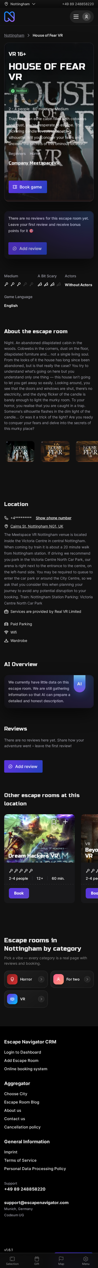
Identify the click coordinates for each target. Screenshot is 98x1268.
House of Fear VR (48, 35)
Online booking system (25, 1068)
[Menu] (82, 16)
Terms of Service (20, 1160)
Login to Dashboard (22, 1052)
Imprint (11, 1151)
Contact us (14, 1118)
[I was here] (65, 822)
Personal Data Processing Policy (35, 1168)
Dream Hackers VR (33, 856)
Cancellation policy (22, 1127)
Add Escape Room (21, 1060)
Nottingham (14, 35)
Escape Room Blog (21, 1102)
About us (12, 1110)
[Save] (54, 822)
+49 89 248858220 (78, 4)
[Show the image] (20, 452)
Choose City (15, 1093)
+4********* (21, 518)
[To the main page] (9, 16)
